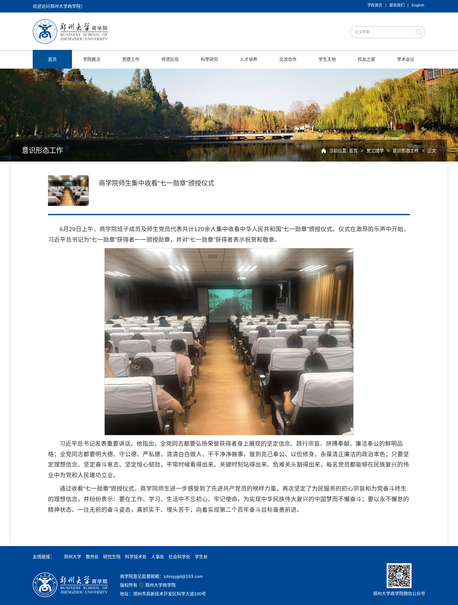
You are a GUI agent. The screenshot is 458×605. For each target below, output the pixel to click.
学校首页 (374, 5)
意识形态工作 (406, 150)
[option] (229, 374)
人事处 (157, 556)
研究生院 (112, 556)
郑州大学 (72, 556)
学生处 (201, 556)
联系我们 (396, 5)
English (418, 5)
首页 (353, 150)
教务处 (92, 556)
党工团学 (375, 150)
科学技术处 (136, 556)
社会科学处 (179, 556)
